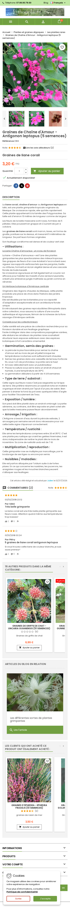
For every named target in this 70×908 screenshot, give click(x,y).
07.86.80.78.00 (23, 2)
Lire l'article (18, 730)
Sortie (18, 898)
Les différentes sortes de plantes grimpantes (31, 719)
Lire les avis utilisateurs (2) (40, 147)
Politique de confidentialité (22, 891)
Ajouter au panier (46, 171)
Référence (8, 141)
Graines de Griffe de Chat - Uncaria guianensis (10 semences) (29, 627)
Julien (50, 480)
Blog (46, 2)
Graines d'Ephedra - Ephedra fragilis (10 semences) (29, 806)
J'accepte (45, 898)
